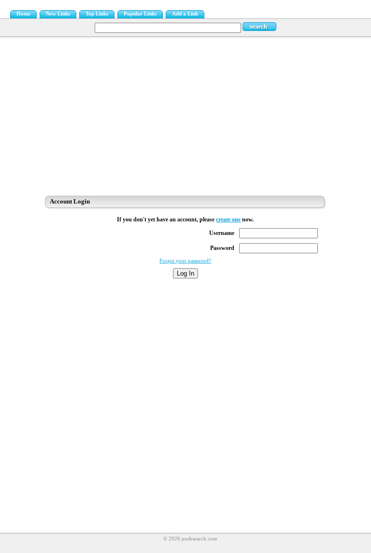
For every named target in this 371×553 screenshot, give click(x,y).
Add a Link (185, 13)
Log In (185, 273)
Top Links (97, 13)
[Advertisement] (185, 113)
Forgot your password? (185, 260)
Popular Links (140, 13)
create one (228, 219)
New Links (58, 13)
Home (23, 13)
